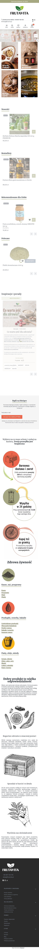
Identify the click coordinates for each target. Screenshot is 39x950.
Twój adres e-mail (6, 412)
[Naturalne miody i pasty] (8, 649)
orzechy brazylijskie (10, 365)
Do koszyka (34, 132)
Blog (5, 936)
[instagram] (35, 19)
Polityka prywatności (9, 940)
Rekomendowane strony (10, 908)
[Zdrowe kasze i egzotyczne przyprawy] (8, 581)
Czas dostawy (7, 896)
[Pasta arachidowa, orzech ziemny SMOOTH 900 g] (19, 212)
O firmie (6, 932)
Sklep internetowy (18, 947)
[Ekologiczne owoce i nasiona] (19, 734)
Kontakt (6, 934)
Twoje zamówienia (9, 910)
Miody (3, 663)
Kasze (3, 590)
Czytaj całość (19, 358)
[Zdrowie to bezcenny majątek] (19, 766)
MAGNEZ (20, 365)
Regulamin (6, 925)
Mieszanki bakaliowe (9, 626)
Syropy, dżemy (6, 659)
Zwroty (6, 921)
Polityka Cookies (8, 938)
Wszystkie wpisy (15, 298)
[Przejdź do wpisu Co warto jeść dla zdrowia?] (19, 314)
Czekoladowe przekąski (9, 623)
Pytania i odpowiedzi (9, 919)
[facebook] (33, 19)
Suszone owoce (6, 632)
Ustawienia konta (8, 912)
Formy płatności (8, 898)
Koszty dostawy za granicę (11, 894)
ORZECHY (8, 368)
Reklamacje (7, 923)
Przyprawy (5, 593)
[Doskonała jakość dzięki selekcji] (19, 815)
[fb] (3, 880)
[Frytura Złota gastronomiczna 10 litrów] (19, 168)
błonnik (14, 368)
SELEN (27, 365)
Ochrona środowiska (9, 906)
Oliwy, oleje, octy (7, 661)
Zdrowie (15, 329)
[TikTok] (33, 21)
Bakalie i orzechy (7, 630)
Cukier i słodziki (7, 665)
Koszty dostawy (8, 892)
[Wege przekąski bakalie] (8, 614)
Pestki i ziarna (6, 628)
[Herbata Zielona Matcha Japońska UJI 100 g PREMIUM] (19, 124)
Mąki (3, 595)
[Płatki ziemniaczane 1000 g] (19, 253)
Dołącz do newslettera (11, 417)
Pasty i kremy (6, 668)
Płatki (3, 597)
